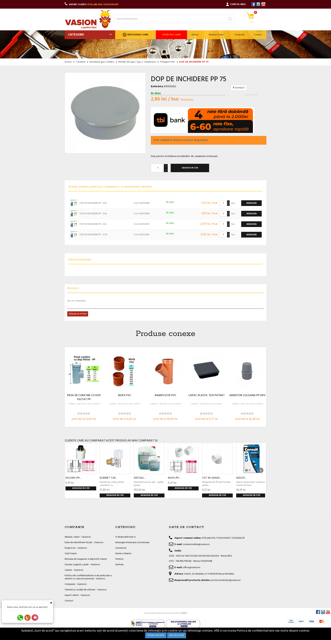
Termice (119, 559)
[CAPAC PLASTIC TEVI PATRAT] (206, 371)
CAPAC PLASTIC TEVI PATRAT (206, 396)
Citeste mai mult (155, 635)
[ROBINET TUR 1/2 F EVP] (115, 458)
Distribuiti (239, 88)
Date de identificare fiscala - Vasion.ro (84, 543)
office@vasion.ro (191, 568)
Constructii (120, 548)
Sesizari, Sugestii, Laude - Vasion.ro (82, 565)
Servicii (194, 35)
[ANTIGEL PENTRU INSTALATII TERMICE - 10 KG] (149, 458)
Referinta (157, 86)
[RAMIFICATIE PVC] (165, 371)
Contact (258, 35)
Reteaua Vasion (216, 35)
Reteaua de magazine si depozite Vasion (86, 559)
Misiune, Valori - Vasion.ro (78, 537)
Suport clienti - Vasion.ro (77, 595)
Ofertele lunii (171, 35)
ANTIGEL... (140, 478)
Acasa (68, 62)
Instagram (258, 4)
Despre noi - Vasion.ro (76, 548)
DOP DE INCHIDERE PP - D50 (93, 203)
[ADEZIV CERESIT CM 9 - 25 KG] (251, 458)
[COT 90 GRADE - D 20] (217, 458)
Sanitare (119, 565)
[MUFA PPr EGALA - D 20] (183, 458)
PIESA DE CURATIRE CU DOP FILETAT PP (84, 397)
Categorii (76, 34)
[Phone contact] (28, 617)
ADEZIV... (241, 478)
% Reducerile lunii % (125, 537)
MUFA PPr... (174, 478)
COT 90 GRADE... (211, 478)
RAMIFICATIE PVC (165, 396)
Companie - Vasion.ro (76, 584)
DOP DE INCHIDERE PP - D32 (93, 224)
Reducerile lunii (137, 35)
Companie (239, 35)
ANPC (184, 613)
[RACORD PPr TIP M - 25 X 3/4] (81, 458)
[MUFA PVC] (124, 371)
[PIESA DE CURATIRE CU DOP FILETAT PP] (84, 371)
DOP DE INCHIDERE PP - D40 (93, 213)
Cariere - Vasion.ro (74, 570)
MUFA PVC (124, 396)
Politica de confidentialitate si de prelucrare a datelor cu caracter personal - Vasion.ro (88, 577)
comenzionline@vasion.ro (196, 544)
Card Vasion (71, 554)
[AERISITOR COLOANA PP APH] (247, 371)
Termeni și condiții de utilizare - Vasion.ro (86, 590)
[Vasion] (88, 19)
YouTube (263, 4)
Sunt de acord (176, 635)
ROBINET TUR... (108, 478)
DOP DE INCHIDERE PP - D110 (93, 234)
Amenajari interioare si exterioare (132, 543)
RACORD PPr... (74, 478)
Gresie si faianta (123, 554)
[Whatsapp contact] (20, 617)
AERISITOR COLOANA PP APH (247, 396)
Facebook (253, 4)
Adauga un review (78, 314)
